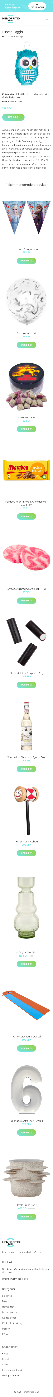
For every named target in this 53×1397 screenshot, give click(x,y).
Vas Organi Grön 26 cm (26, 952)
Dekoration (15, 97)
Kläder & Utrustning (12, 1323)
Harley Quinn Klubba (26, 841)
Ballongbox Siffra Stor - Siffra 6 (26, 1120)
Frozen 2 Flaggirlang (26, 249)
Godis (5, 97)
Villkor (5, 1364)
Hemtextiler (8, 1306)
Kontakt (6, 1359)
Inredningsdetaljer (39, 94)
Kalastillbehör (22, 94)
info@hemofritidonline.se (15, 1278)
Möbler (5, 1334)
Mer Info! (13, 117)
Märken (6, 1328)
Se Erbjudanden (37, 5)
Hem (4, 36)
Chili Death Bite (26, 417)
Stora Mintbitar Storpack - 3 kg (26, 673)
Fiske (5, 1301)
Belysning (7, 1295)
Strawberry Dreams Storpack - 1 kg (27, 588)
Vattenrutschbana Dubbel (26, 1036)
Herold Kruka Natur (26, 1204)
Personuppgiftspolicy (13, 1370)
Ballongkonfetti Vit (27, 333)
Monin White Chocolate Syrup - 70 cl (26, 757)
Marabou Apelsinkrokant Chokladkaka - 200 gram (26, 503)
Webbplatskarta (10, 1375)
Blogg (5, 1353)
